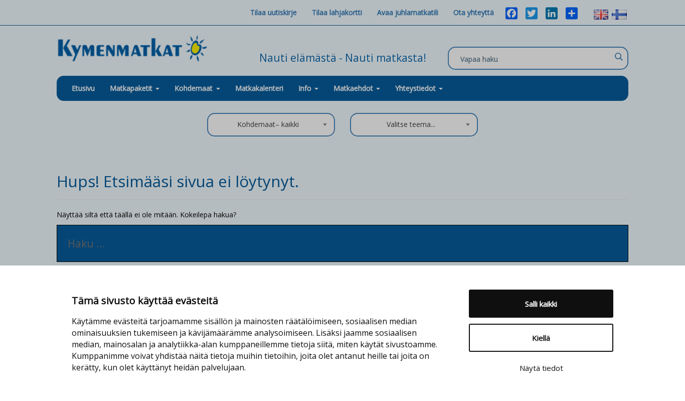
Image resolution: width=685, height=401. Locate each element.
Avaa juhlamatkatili (407, 12)
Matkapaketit (132, 88)
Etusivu (83, 88)
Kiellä (541, 338)
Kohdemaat (194, 88)
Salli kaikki (541, 304)
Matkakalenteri (259, 88)
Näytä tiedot (541, 368)
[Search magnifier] (618, 57)
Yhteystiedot (416, 88)
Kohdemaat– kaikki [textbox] (268, 124)
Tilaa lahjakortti (337, 12)
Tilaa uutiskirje (273, 12)
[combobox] (271, 125)
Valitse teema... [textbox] (411, 124)
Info (305, 88)
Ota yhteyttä (473, 12)
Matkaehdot (354, 88)
